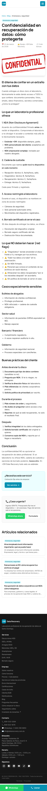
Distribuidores (7, 696)
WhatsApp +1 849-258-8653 (15, 728)
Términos (19, 781)
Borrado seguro (7, 661)
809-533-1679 (9, 725)
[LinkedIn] (14, 766)
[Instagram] (4, 766)
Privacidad (27, 781)
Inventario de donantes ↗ (11, 712)
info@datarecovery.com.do (14, 731)
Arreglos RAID (7, 645)
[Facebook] (9, 766)
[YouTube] (19, 766)
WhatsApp (13, 788)
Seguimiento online (9, 709)
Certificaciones (7, 686)
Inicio (4, 16)
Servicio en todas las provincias (13, 680)
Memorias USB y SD (9, 648)
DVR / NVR (6, 658)
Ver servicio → (13, 485)
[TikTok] (24, 766)
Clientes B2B (6, 693)
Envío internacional (9, 683)
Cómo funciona (7, 674)
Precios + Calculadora (10, 677)
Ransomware (6, 654)
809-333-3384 (10, 722)
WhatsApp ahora (15, 516)
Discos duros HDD (8, 638)
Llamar (37, 788)
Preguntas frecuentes (10, 702)
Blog (8, 16)
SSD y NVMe (7, 642)
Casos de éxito (7, 690)
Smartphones (7, 651)
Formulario (33, 516)
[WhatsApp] (29, 766)
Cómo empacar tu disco (11, 706)
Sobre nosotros (7, 670)
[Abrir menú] (42, 3)
